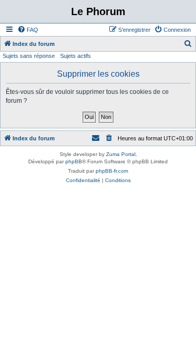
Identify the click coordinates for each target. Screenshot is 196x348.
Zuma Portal (120, 154)
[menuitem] (27, 29)
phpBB (73, 161)
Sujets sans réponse (29, 56)
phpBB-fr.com (112, 171)
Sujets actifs (75, 56)
